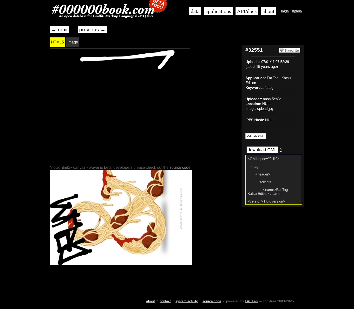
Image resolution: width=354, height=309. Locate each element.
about (268, 11)
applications (218, 11)
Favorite (292, 50)
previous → (92, 29)
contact (165, 301)
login (285, 11)
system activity (187, 301)
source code (180, 167)
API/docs (247, 11)
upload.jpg (265, 109)
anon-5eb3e (272, 99)
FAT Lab (251, 301)
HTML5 (57, 42)
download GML (262, 149)
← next (59, 29)
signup (297, 11)
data (195, 11)
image (72, 42)
